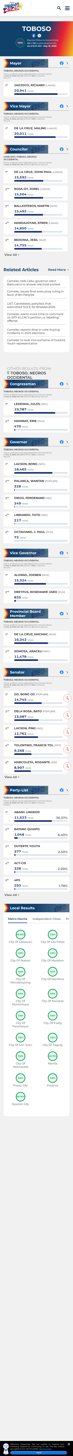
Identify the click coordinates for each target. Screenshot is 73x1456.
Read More (57, 270)
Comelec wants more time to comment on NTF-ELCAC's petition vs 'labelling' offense (35, 317)
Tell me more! (45, 1449)
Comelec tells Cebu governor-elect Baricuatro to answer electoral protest (33, 282)
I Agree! (38, 1453)
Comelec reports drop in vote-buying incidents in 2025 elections (33, 331)
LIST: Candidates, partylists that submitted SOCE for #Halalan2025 (31, 305)
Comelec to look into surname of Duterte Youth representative (36, 341)
